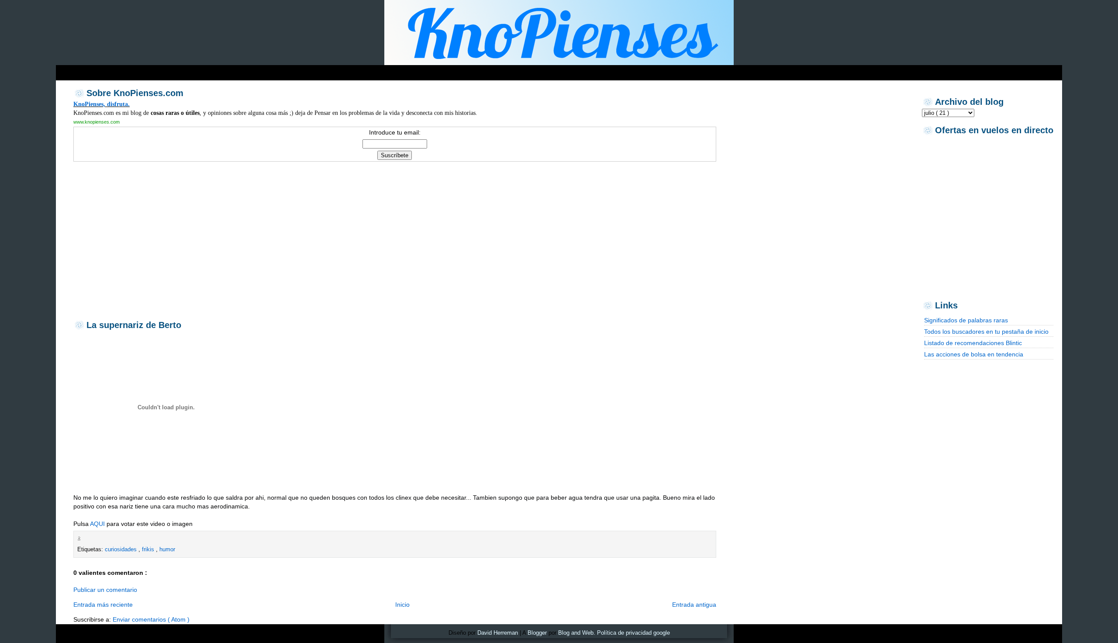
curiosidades (121, 549)
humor (167, 549)
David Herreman (497, 632)
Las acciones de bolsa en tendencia (973, 354)
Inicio (402, 604)
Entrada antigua (694, 604)
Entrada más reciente (103, 604)
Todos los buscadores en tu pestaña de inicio (986, 331)
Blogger (537, 632)
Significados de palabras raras (966, 320)
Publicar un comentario (105, 589)
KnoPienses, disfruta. (101, 103)
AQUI (97, 523)
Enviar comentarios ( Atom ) (151, 619)
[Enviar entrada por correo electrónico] (85, 538)
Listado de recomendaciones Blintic (973, 342)
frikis (149, 549)
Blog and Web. (576, 632)
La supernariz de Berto (133, 325)
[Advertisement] (224, 70)
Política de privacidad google (633, 632)
